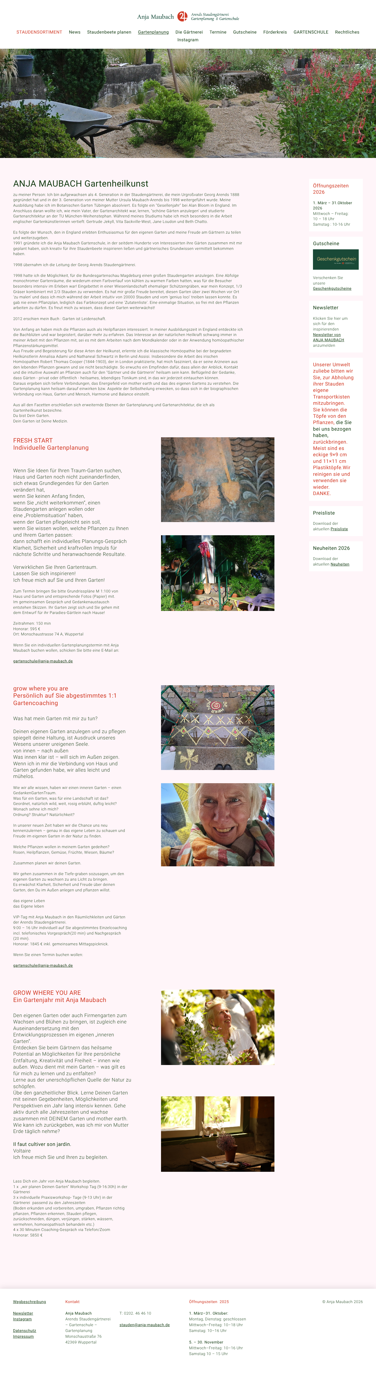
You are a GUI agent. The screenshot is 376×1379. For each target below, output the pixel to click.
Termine (218, 32)
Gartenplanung (153, 32)
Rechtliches (347, 32)
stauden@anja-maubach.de (144, 1325)
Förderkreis (275, 32)
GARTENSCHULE (311, 32)
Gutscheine (245, 32)
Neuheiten (340, 564)
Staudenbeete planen (109, 32)
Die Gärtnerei (189, 32)
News (74, 32)
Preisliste (339, 529)
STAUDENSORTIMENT (39, 32)
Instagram (187, 39)
